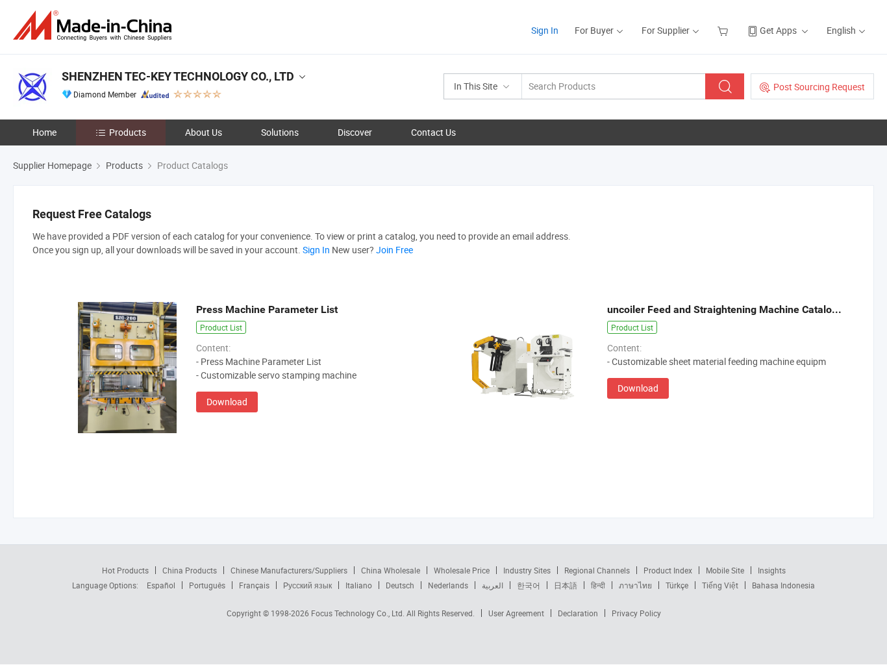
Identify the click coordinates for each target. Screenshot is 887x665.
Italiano (358, 585)
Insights (772, 570)
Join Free (394, 250)
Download (226, 401)
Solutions (280, 132)
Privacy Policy (636, 613)
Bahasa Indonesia (783, 585)
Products (127, 132)
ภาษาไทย (635, 585)
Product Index (667, 570)
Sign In (544, 30)
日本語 (565, 585)
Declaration (578, 613)
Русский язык (307, 585)
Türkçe (677, 585)
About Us (203, 132)
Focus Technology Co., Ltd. (358, 613)
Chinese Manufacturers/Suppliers (289, 570)
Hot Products (125, 570)
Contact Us (433, 132)
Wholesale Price (462, 570)
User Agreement (516, 613)
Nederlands (448, 585)
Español (161, 585)
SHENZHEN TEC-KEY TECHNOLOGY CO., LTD (178, 76)
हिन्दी (598, 585)
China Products (189, 570)
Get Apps (778, 30)
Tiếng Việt (720, 585)
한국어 (528, 585)
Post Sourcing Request (819, 87)
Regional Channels (597, 570)
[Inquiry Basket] (724, 30)
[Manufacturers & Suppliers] (96, 25)
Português (207, 585)
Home (44, 132)
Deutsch (400, 585)
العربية (492, 585)
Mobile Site (725, 570)
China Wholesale (390, 570)
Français (254, 585)
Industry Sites (527, 570)
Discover (355, 132)
